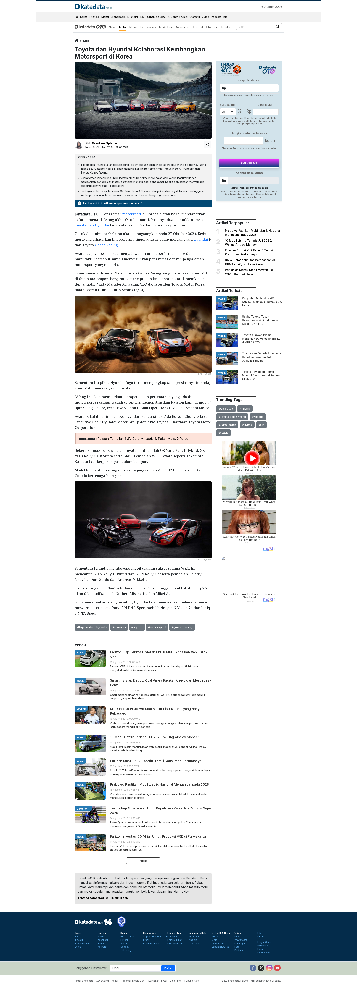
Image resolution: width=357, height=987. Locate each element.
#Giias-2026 (225, 408)
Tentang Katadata (83, 980)
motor (81, 709)
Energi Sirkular (173, 940)
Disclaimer (175, 980)
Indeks (225, 27)
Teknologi (126, 950)
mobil (87, 41)
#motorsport (157, 627)
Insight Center (265, 942)
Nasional (79, 936)
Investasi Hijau (174, 943)
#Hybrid (247, 424)
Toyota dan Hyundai (92, 225)
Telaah (215, 936)
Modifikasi (166, 27)
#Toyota (245, 408)
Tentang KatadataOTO (93, 897)
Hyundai (201, 239)
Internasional (82, 943)
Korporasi (103, 947)
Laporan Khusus (220, 947)
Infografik (194, 936)
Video (205, 16)
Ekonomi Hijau (135, 16)
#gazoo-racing (182, 627)
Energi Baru (172, 936)
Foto (236, 947)
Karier (115, 980)
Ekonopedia (118, 16)
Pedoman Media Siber (133, 980)
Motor (133, 27)
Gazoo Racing (106, 244)
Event (260, 949)
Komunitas (182, 27)
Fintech (124, 940)
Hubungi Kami (120, 897)
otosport (83, 808)
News (112, 27)
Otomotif (194, 16)
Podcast (216, 16)
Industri (79, 940)
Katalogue (240, 943)
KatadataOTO (264, 952)
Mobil (122, 27)
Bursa (101, 943)
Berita (83, 16)
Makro (101, 936)
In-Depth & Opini (178, 16)
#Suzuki (223, 432)
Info (225, 16)
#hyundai (119, 627)
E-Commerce (127, 936)
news (80, 652)
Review (151, 27)
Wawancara (218, 943)
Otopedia (212, 27)
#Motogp (257, 416)
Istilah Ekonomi (151, 943)
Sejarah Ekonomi (152, 936)
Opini (215, 940)
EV (142, 27)
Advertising (102, 980)
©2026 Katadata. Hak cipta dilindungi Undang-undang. (251, 980)
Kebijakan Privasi (157, 980)
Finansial (94, 16)
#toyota (136, 627)
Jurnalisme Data (156, 16)
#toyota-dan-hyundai (92, 627)
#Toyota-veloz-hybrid (232, 416)
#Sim (261, 424)
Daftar (168, 968)
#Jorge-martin (227, 424)
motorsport (131, 213)
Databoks (262, 945)
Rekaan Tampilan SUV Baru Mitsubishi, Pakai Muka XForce (142, 439)
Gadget (124, 947)
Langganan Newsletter (91, 968)
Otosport (197, 27)
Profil (146, 940)
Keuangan (103, 940)
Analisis (193, 940)
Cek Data (194, 943)
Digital (105, 16)
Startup (124, 943)
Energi (78, 947)
